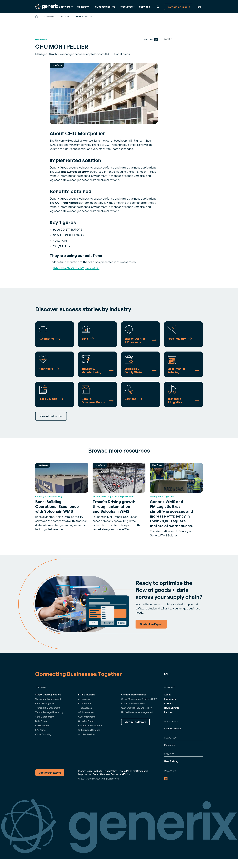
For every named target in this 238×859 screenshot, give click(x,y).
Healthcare (49, 16)
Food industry (176, 338)
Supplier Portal (86, 721)
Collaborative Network (90, 725)
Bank (85, 338)
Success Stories (105, 6)
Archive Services (87, 734)
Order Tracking (43, 734)
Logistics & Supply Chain (133, 370)
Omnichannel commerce (133, 694)
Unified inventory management (137, 712)
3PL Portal (40, 730)
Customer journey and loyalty (136, 707)
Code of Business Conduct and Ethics (111, 774)
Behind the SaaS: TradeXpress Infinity (76, 268)
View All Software (135, 721)
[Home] (36, 16)
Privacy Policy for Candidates (133, 771)
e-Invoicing (84, 699)
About (167, 694)
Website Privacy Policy (105, 771)
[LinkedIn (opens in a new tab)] (156, 39)
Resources (169, 745)
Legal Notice (84, 774)
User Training (171, 761)
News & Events (171, 707)
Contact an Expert (178, 6)
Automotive (47, 338)
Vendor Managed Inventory (49, 712)
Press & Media (48, 399)
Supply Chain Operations (48, 694)
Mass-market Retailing (176, 370)
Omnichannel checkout (133, 703)
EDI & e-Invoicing (86, 694)
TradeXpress (85, 707)
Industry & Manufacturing (91, 370)
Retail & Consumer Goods (93, 400)
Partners (169, 712)
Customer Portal (87, 716)
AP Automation (86, 712)
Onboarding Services (89, 730)
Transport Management (47, 707)
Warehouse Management (48, 699)
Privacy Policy (85, 771)
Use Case (64, 16)
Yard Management (44, 716)
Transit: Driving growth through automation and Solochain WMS (114, 506)
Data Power (41, 721)
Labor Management (45, 703)
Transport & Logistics (174, 400)
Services (130, 399)
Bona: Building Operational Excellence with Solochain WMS (57, 506)
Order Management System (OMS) (139, 699)
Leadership (170, 699)
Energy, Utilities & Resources (135, 340)
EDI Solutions (85, 703)
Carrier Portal (42, 725)
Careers (168, 703)
